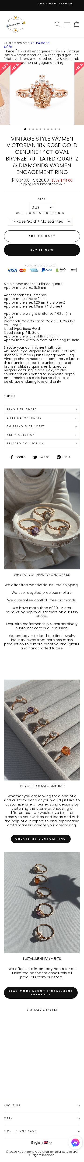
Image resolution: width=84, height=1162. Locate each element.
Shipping (25, 184)
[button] (75, 1143)
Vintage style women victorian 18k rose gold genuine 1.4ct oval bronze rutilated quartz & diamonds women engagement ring (42, 57)
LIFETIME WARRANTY (24, 418)
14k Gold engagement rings (40, 51)
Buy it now (42, 250)
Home (9, 51)
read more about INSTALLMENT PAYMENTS (40, 992)
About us (12, 1105)
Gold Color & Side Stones (40, 213)
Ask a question (21, 435)
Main (8, 1118)
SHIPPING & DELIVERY (25, 426)
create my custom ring (40, 839)
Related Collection (25, 443)
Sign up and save (20, 1131)
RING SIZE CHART (22, 409)
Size (42, 199)
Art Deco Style (16, 351)
